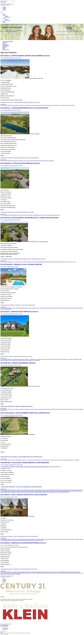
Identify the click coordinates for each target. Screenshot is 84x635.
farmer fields (17, 572)
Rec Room (17, 492)
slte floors (32, 540)
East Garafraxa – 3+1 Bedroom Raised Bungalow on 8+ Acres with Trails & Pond (24, 107)
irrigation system (15, 360)
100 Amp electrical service (22, 571)
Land (55, 459)
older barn (81, 539)
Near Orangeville (56, 105)
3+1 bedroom (24, 261)
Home (45, 215)
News (4, 21)
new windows (76, 539)
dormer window (75, 571)
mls (61, 459)
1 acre (13, 261)
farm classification (36, 459)
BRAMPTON (5, 44)
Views (74, 261)
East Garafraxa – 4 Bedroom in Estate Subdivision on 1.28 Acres (19, 311)
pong (11, 540)
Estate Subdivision (40, 261)
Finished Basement (36, 215)
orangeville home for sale (5, 540)
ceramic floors (56, 571)
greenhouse (46, 539)
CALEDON (5, 42)
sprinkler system (32, 492)
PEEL (4, 43)
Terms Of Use (5, 629)
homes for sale (54, 409)
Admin (19, 57)
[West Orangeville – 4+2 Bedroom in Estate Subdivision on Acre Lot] (14, 188)
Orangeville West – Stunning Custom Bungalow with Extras (17, 362)
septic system (21, 492)
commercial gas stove (31, 539)
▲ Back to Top (3, 104)
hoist (31, 572)
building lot (19, 459)
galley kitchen (22, 572)
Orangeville (62, 261)
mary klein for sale (62, 539)
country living (41, 307)
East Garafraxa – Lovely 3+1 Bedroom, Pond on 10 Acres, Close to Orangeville (23, 494)
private (71, 261)
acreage (25, 105)
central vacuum (50, 359)
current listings (61, 571)
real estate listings (8, 308)
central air (45, 359)
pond (67, 105)
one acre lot (58, 572)
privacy (68, 261)
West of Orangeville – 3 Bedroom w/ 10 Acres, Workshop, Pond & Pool (21, 264)
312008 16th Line (15, 160)
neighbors (64, 459)
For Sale (41, 215)
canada (30, 307)
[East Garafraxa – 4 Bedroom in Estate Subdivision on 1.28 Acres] (14, 336)
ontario (81, 307)
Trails (69, 105)
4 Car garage (31, 409)
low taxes (58, 459)
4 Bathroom (26, 409)
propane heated (77, 572)
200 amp (29, 571)
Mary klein (50, 105)
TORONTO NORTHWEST (8, 41)
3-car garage (18, 539)
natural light (42, 572)
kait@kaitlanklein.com (4, 626)
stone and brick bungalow (51, 492)
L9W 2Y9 (52, 459)
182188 (17, 307)
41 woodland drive (32, 359)
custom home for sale (57, 359)
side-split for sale (27, 540)
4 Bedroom (26, 359)
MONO (4, 47)
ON (60, 105)
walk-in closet (58, 492)
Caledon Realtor (23, 539)
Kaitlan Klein (45, 105)
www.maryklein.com (4, 625)
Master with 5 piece (69, 539)
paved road (68, 572)
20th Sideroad (21, 307)
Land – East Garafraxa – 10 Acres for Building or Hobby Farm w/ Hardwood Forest (25, 412)
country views (24, 459)
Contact (4, 22)
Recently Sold (7, 17)
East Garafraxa (34, 105)
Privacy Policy (5, 628)
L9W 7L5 (65, 307)
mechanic (38, 572)
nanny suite (49, 215)
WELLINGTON (6, 49)
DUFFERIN (5, 46)
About (4, 18)
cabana (35, 409)
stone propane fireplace (39, 540)
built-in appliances (38, 571)
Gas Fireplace (70, 359)
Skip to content (3, 2)
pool (66, 261)
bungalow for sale (23, 215)
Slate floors (26, 492)
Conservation (39, 409)
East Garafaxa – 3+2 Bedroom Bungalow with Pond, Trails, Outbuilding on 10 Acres (25, 55)
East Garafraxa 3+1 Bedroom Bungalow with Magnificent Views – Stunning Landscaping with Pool (29, 217)
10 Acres (13, 105)
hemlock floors (51, 539)
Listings (4, 15)
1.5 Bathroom (14, 571)
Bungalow (29, 105)
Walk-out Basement (65, 492)
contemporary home (35, 307)
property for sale (15, 540)
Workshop (72, 105)
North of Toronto (69, 459)
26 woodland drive (18, 261)
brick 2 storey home (39, 359)
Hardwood (27, 572)
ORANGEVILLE (6, 45)
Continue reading (19, 102)
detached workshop (48, 307)
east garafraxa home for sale (10, 572)
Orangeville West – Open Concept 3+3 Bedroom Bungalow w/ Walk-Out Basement (24, 462)
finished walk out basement (49, 261)
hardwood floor (76, 359)
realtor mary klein (11, 492)
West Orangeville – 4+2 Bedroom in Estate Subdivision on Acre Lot (20, 163)
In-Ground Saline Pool (61, 409)
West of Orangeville (50, 160)
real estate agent (30, 360)
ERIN (4, 48)
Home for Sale (40, 105)
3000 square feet (21, 359)
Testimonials (7, 20)
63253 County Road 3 (20, 105)
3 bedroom (26, 307)
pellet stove (72, 572)
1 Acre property (15, 359)
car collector (51, 571)
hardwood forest (47, 459)
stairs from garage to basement (40, 492)
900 (16, 459)
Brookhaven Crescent (16, 215)
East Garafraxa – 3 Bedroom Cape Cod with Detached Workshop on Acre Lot (23, 542)
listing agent (20, 360)
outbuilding (63, 105)
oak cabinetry (53, 572)
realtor (82, 572)
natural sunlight (48, 572)
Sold (45, 160)
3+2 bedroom (21, 409)
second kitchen (21, 540)
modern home (70, 307)
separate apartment (54, 215)
